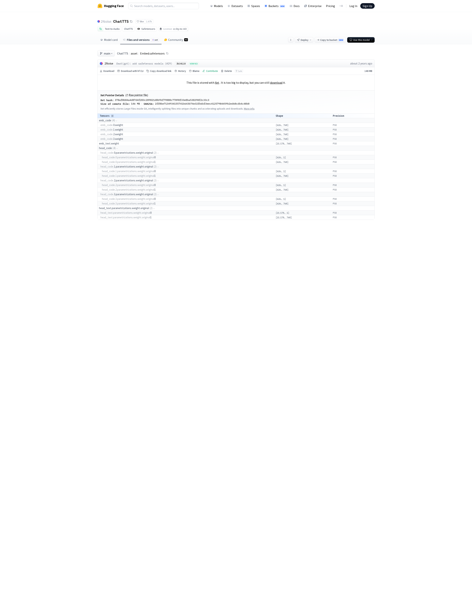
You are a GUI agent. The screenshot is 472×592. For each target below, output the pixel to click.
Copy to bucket (331, 40)
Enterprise (315, 6)
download (276, 82)
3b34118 (181, 63)
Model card (111, 40)
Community (177, 40)
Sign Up (367, 6)
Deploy (304, 40)
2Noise (106, 21)
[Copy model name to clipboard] (131, 21)
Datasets (237, 6)
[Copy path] (167, 53)
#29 (168, 63)
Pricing (330, 6)
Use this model (361, 40)
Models (218, 6)
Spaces (255, 6)
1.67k (149, 21)
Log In (353, 6)
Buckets (276, 6)
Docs (297, 6)
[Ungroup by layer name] (112, 116)
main (107, 53)
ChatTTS (121, 21)
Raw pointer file (138, 95)
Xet (217, 82)
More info (249, 108)
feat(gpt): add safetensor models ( (141, 63)
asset (134, 53)
